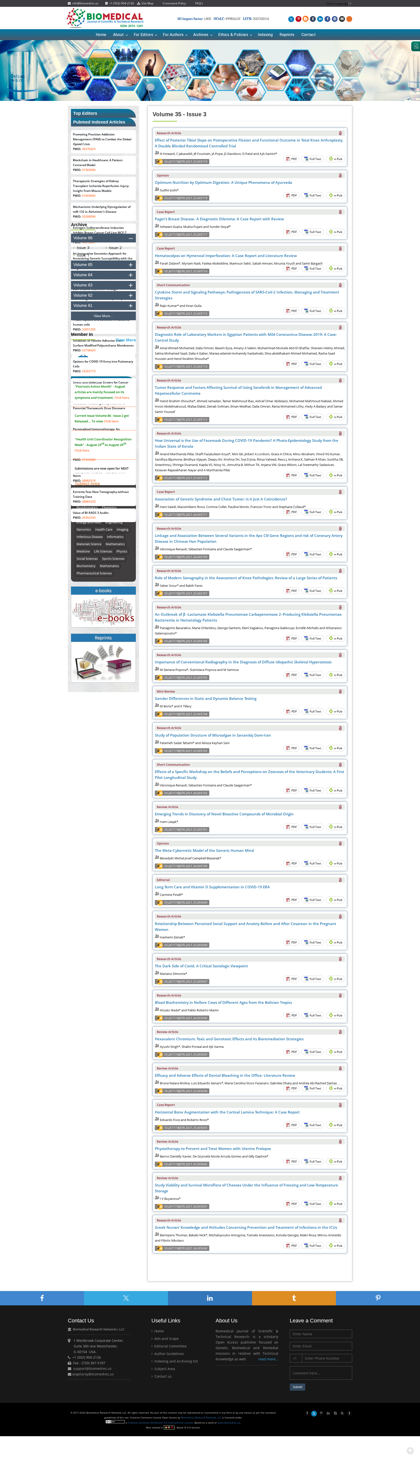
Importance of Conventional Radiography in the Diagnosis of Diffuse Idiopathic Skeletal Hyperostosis (243, 661)
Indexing (265, 34)
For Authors (173, 34)
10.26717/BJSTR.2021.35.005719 (185, 162)
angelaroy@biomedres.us (92, 1374)
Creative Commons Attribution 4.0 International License (160, 1422)
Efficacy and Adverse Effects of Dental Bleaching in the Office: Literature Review (225, 1075)
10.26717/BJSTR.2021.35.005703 (185, 751)
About (118, 34)
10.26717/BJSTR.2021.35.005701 (185, 830)
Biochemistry (86, 566)
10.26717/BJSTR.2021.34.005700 (185, 866)
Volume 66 (82, 238)
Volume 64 (82, 275)
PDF (294, 159)
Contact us (162, 1376)
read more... (268, 1359)
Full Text (315, 159)
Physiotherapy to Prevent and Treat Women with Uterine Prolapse (213, 1148)
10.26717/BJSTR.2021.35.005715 (185, 314)
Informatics (115, 537)
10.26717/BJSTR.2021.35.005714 (185, 367)
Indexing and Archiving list (175, 1361)
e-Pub (337, 159)
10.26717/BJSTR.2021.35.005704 (185, 714)
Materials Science (89, 544)
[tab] (103, 238)
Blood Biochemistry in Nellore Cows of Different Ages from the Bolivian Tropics (223, 1002)
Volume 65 (82, 264)
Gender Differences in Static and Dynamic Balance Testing (205, 698)
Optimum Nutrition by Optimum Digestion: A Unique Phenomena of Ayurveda (223, 182)
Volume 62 (82, 295)
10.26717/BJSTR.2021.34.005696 (185, 1018)
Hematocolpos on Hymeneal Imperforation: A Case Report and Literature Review (226, 255)
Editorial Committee (170, 1346)
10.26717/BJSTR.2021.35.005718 (185, 198)
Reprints (287, 34)
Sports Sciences (113, 558)
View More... (103, 316)
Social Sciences (87, 558)
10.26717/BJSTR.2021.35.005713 (185, 420)
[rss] (342, 1413)
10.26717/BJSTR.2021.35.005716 (185, 271)
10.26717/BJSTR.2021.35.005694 (185, 1091)
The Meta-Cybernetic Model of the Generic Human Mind (204, 850)
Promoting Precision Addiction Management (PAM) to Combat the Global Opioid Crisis (102, 139)
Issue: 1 (83, 255)
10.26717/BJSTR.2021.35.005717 (185, 234)
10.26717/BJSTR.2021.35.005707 (185, 593)
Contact (308, 34)
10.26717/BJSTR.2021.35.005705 (185, 678)
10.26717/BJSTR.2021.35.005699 (185, 902)
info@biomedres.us (85, 3)
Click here (121, 405)
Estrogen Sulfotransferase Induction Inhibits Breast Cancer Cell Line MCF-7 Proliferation (99, 233)
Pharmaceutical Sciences (94, 573)
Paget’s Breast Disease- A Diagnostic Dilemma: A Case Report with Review (219, 218)
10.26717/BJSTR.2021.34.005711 (185, 515)
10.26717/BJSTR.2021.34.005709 (185, 557)
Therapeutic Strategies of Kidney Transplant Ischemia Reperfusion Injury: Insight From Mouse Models (101, 186)
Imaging (122, 529)
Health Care (103, 529)
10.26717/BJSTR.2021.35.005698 (185, 945)
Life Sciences (103, 551)
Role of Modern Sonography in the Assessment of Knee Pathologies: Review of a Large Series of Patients (246, 577)
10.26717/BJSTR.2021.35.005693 (185, 1128)
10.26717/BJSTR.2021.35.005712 (185, 478)
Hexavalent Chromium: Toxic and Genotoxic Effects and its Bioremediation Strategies (229, 1038)
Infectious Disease (90, 537)
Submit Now (96, 458)
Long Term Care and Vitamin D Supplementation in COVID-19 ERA (212, 886)
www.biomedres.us (229, 1422)
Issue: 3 (83, 247)
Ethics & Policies (233, 34)
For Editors (143, 34)
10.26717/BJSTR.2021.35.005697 (185, 982)
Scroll (410, 1451)
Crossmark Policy (174, 3)
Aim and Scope (166, 1338)
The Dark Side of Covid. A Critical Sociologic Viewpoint (201, 965)
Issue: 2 (115, 247)
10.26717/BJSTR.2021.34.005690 (185, 1248)
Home (101, 34)
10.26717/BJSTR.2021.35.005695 (185, 1054)
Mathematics (115, 544)
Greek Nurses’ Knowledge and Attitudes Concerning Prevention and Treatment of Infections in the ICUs (246, 1227)
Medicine (83, 551)
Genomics (84, 529)
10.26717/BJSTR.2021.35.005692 (185, 1164)
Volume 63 (82, 285)
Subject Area (164, 1368)
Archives (200, 34)
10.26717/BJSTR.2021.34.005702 (185, 793)
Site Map (146, 3)
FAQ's (199, 3)
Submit (297, 1387)
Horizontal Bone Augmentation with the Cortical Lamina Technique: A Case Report (227, 1112)
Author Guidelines (168, 1353)
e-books (103, 590)
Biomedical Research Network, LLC (201, 1417)
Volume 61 (82, 305)
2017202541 (261, 19)
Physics (121, 551)
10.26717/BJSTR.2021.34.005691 (185, 1206)
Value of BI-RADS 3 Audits (91, 513)
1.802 (194, 19)
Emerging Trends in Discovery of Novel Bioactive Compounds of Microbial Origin (224, 813)
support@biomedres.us (92, 1368)
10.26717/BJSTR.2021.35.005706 (185, 641)
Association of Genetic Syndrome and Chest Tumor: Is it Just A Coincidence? (221, 499)
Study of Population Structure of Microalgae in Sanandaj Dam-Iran (213, 735)
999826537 (233, 19)
